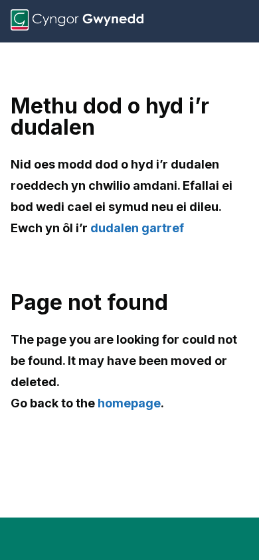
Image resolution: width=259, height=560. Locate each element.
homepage (129, 403)
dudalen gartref (137, 228)
